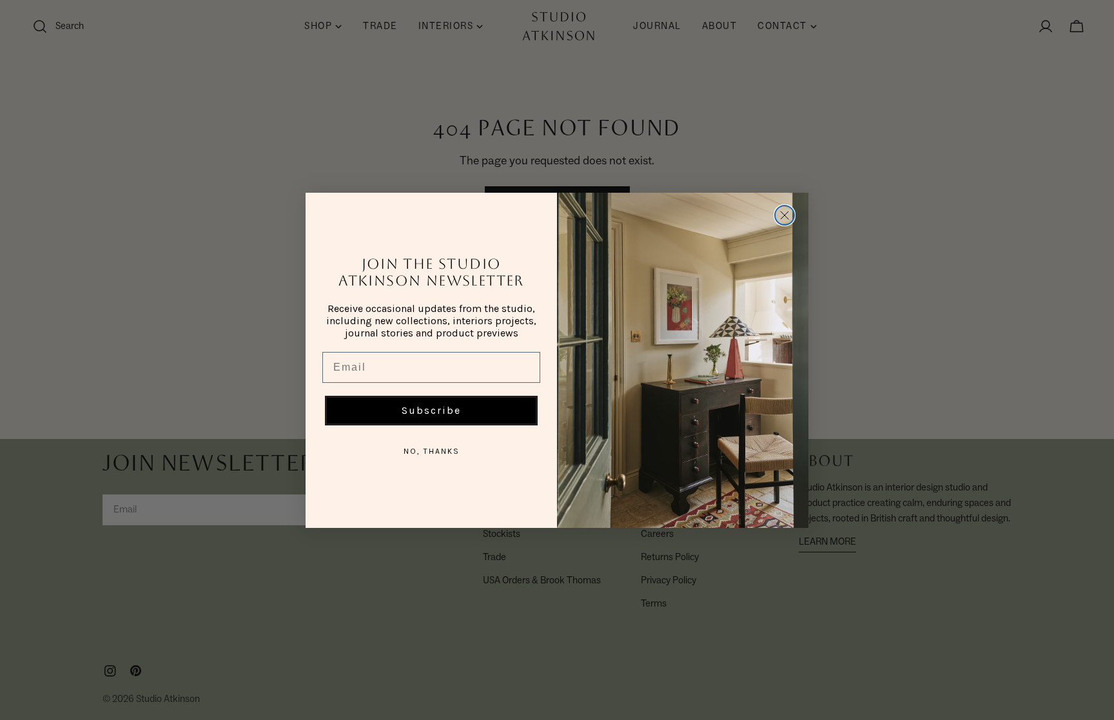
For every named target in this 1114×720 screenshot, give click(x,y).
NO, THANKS (432, 451)
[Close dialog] (784, 215)
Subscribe (431, 410)
